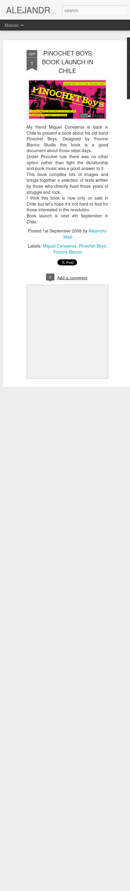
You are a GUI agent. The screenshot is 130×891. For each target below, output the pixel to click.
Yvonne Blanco (67, 252)
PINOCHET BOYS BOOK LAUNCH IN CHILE (67, 62)
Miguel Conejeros (59, 246)
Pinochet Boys (92, 246)
